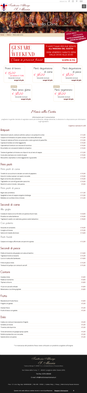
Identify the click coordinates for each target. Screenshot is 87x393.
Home (2, 35)
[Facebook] (69, 1)
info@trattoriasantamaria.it (46, 377)
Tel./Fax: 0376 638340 (43, 374)
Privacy (57, 384)
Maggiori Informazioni (61, 390)
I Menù (8, 35)
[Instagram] (73, 1)
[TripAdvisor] (81, 1)
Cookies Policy (49, 384)
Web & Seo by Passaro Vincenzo (70, 384)
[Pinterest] (76, 1)
